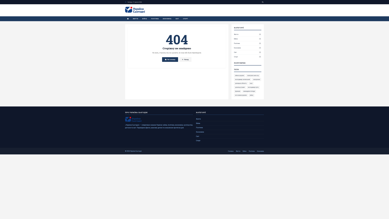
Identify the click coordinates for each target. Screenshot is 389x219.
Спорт (185, 18)
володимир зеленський (242, 79)
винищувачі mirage (249, 91)
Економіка (167, 18)
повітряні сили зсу (253, 75)
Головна (231, 151)
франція (237, 91)
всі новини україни (241, 95)
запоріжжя (256, 79)
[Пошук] (262, 2)
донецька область (241, 83)
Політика (155, 18)
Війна (144, 18)
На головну (171, 59)
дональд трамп (240, 87)
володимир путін (253, 87)
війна (251, 95)
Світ (177, 18)
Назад (186, 59)
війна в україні (239, 75)
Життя (135, 18)
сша (251, 83)
